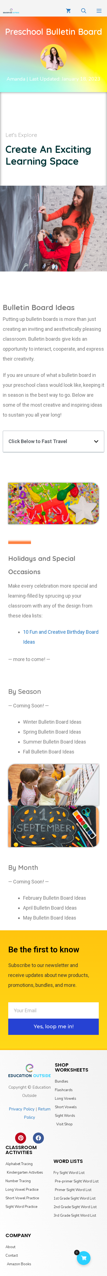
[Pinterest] (20, 1138)
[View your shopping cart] (68, 11)
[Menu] (99, 11)
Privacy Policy (22, 1109)
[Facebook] (38, 1138)
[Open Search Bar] (83, 11)
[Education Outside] (11, 11)
